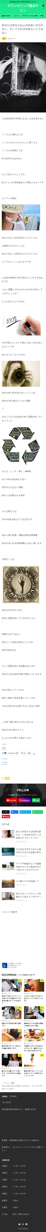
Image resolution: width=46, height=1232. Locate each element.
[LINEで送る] (37, 812)
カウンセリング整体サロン (23, 8)
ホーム (6, 1083)
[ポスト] (6, 812)
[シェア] (14, 812)
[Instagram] (24, 800)
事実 (4, 38)
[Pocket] (6, 816)
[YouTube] (11, 800)
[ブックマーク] (25, 812)
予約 (42, 15)
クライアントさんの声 (30, 15)
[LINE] (36, 800)
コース (16, 15)
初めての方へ (6, 15)
